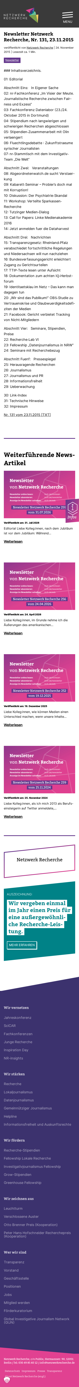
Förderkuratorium (18, 1311)
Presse (41, 1371)
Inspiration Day (16, 1050)
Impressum (28, 1371)
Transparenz (14, 1262)
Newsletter (12, 60)
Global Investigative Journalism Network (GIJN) (36, 1321)
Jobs (8, 1295)
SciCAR (10, 1026)
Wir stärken (14, 1074)
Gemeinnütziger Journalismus (28, 1108)
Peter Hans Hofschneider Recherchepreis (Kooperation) (37, 1234)
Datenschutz (12, 1371)
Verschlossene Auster (21, 1217)
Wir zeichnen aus (19, 1199)
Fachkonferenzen (18, 1034)
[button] (7, 1380)
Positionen (12, 1287)
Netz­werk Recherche (40, 48)
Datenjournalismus (19, 1100)
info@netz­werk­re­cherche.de (57, 1362)
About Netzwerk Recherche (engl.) (25, 1376)
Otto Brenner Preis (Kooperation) (31, 1225)
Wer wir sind (15, 1252)
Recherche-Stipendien (22, 1150)
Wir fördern (14, 1140)
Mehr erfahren (22, 945)
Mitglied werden (17, 1303)
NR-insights (13, 1058)
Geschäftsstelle (16, 1279)
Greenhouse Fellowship (22, 1183)
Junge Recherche (18, 1042)
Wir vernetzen (16, 1007)
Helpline (10, 1117)
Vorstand (11, 1271)
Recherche (12, 1084)
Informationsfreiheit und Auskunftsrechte (37, 1125)
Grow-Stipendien (17, 1175)
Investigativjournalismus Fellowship (32, 1167)
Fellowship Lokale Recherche (27, 1159)
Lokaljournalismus (18, 1092)
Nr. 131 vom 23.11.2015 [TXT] (27, 415)
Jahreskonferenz (17, 1018)
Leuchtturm (13, 1209)
